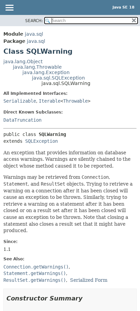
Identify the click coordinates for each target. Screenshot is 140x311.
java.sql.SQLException (58, 78)
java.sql (34, 34)
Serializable (19, 101)
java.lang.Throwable (37, 67)
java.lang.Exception (46, 72)
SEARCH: (34, 20)
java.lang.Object (22, 61)
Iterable (49, 101)
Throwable (75, 101)
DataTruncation (22, 120)
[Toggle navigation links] (9, 8)
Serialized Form (88, 280)
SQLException (41, 141)
